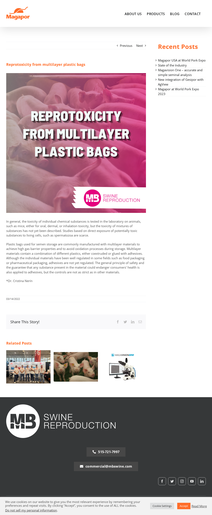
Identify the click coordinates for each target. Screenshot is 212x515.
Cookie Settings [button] (162, 506)
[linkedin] (202, 481)
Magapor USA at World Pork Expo (182, 60)
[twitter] (172, 481)
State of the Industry (172, 65)
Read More (199, 506)
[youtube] (192, 481)
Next (139, 45)
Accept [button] (184, 506)
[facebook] (162, 481)
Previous (126, 45)
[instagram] (182, 481)
